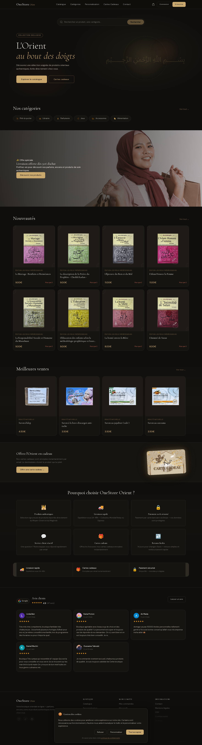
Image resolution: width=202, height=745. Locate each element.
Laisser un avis (176, 599)
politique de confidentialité (110, 738)
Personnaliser (116, 732)
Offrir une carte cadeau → (32, 469)
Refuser (100, 732)
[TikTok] (25, 719)
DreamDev (182, 741)
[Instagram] (18, 719)
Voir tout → (184, 109)
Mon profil (123, 708)
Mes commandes (126, 704)
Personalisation (92, 4)
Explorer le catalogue (31, 79)
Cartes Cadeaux (111, 4)
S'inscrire (179, 4)
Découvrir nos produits (30, 175)
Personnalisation (90, 708)
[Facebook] (32, 719)
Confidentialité (161, 716)
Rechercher (136, 22)
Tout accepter (135, 732)
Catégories (75, 4)
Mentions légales (162, 708)
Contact (127, 4)
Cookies (158, 721)
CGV (157, 712)
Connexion (164, 4)
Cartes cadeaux (61, 79)
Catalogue (61, 4)
